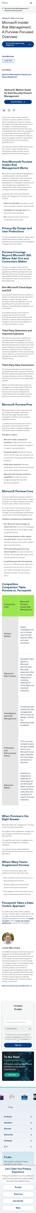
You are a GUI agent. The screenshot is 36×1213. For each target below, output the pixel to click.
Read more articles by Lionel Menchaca (16, 986)
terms (26, 1034)
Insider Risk (8, 61)
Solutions (8, 1123)
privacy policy (16, 1037)
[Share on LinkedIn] (4, 110)
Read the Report (16, 102)
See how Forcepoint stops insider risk (15, 44)
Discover (7, 1129)
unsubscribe (24, 1039)
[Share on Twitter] (9, 110)
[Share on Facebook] (14, 110)
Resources (8, 1135)
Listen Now (12, 1075)
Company (8, 1141)
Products (8, 1117)
